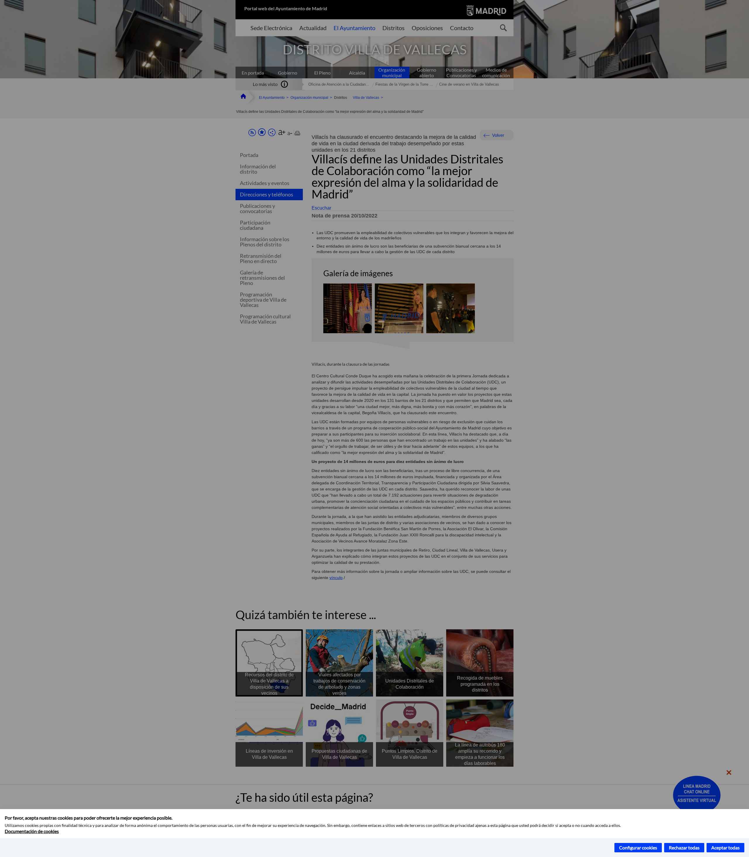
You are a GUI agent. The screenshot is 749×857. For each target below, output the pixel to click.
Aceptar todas (725, 847)
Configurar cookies (638, 847)
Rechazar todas (684, 847)
